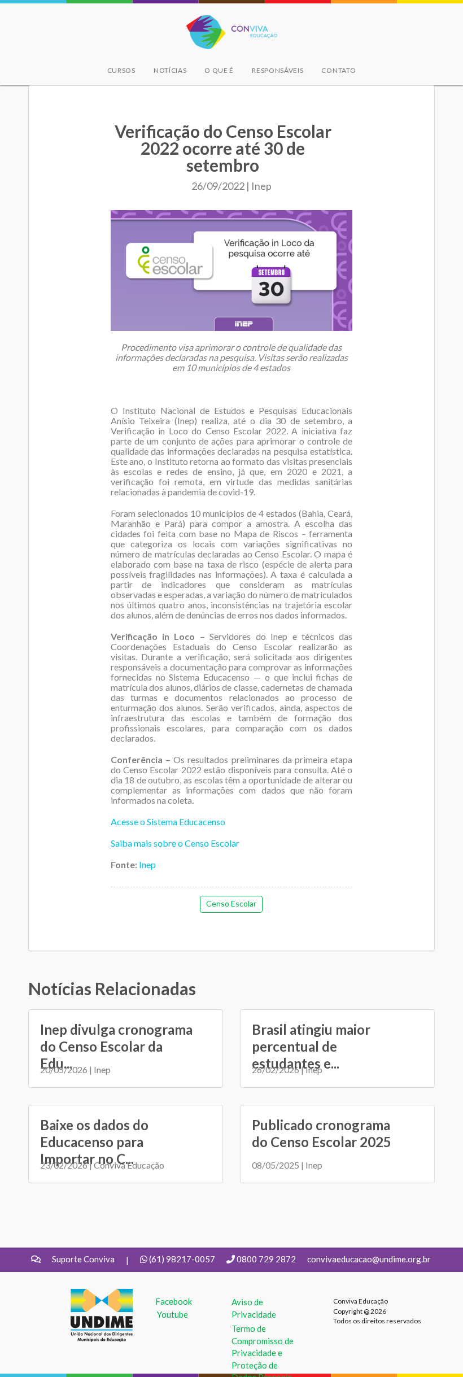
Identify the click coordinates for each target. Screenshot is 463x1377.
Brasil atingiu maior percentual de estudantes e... (311, 1046)
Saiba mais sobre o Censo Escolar (175, 843)
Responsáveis (277, 70)
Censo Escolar (231, 903)
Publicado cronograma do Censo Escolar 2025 (321, 1133)
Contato (338, 70)
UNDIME (88, 1294)
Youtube (172, 1314)
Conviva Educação (226, 21)
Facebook (173, 1301)
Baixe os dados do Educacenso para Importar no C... (94, 1142)
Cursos (121, 70)
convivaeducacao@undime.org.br (369, 1259)
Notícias (170, 70)
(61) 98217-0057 (182, 1259)
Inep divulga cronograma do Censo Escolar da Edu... (116, 1046)
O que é (219, 70)
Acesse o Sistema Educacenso (168, 821)
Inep (146, 864)
